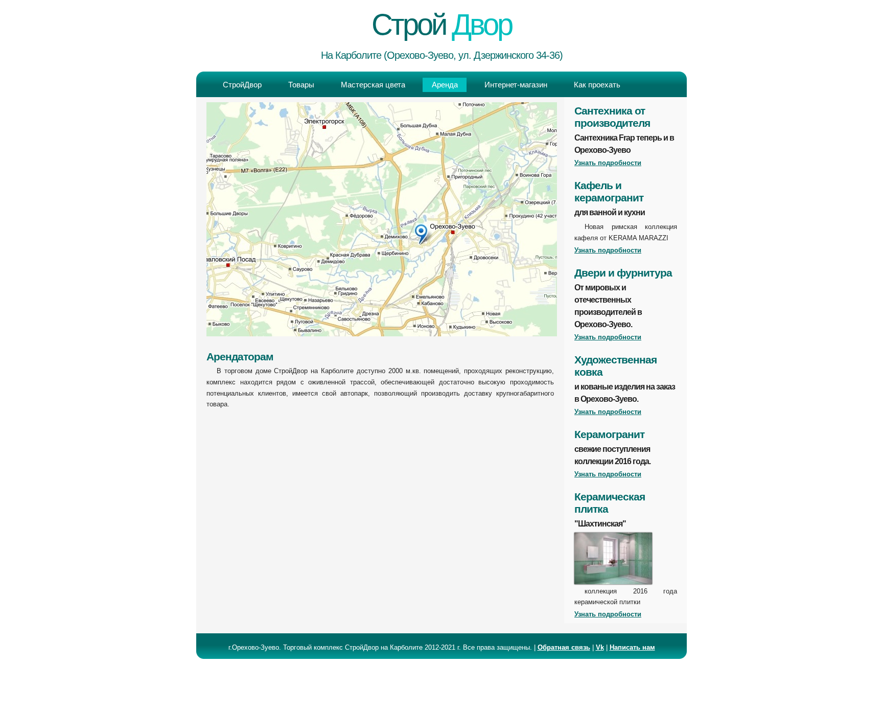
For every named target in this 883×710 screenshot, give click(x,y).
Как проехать (597, 84)
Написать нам (632, 647)
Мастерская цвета (373, 84)
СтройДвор (242, 84)
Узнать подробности (607, 163)
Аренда (445, 84)
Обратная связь (564, 647)
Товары (301, 84)
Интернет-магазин (515, 84)
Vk (600, 647)
